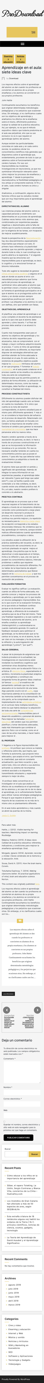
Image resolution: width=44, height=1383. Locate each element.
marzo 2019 (14, 1305)
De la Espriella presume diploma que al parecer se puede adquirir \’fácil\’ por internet (9, 1022)
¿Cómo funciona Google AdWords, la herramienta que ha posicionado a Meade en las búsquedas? (28, 1022)
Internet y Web (15, 1333)
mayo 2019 (13, 1297)
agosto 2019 (14, 1285)
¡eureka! (15, 682)
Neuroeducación (33, 238)
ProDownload (22, 13)
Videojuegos (14, 1364)
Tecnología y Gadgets (19, 1360)
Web (5, 1110)
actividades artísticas (31, 702)
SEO (10, 1352)
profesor (5, 748)
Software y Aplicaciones (20, 1356)
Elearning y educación (8, 59)
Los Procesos (8, 993)
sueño (30, 691)
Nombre (8, 1087)
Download (13, 78)
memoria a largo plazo (30, 521)
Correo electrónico (13, 1099)
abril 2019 (13, 1301)
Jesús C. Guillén (9, 815)
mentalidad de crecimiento (13, 429)
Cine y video (14, 1325)
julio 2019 (13, 1289)
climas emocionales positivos (15, 274)
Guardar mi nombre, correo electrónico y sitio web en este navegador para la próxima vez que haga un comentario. (22, 1127)
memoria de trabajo (23, 574)
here (37, 884)
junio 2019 (13, 1293)
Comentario (9, 1058)
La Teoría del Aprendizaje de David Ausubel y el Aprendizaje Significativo (22, 1240)
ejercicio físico (18, 671)
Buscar (8, 1149)
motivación (16, 364)
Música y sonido (16, 1337)
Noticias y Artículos (20, 59)
